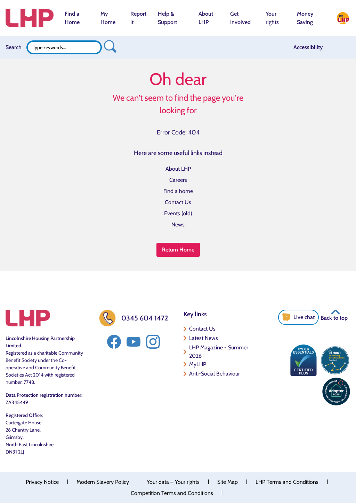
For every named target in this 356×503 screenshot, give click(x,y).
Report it (138, 17)
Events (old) (178, 213)
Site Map (227, 482)
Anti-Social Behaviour (214, 373)
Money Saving (305, 17)
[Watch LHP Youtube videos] (133, 342)
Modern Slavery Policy (102, 482)
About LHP (206, 17)
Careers (178, 180)
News (178, 224)
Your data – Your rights (173, 482)
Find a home (178, 191)
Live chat (304, 317)
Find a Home (72, 17)
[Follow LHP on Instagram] (153, 342)
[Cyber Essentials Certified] (303, 360)
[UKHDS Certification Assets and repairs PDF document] (334, 360)
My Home (107, 17)
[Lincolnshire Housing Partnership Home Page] (30, 18)
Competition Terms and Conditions (172, 493)
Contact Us (178, 202)
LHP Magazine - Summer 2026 (218, 351)
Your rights (272, 17)
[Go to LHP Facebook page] (114, 342)
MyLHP (197, 364)
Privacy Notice (42, 482)
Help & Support (167, 17)
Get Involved (240, 17)
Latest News (203, 338)
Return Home (178, 249)
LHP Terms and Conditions (287, 482)
